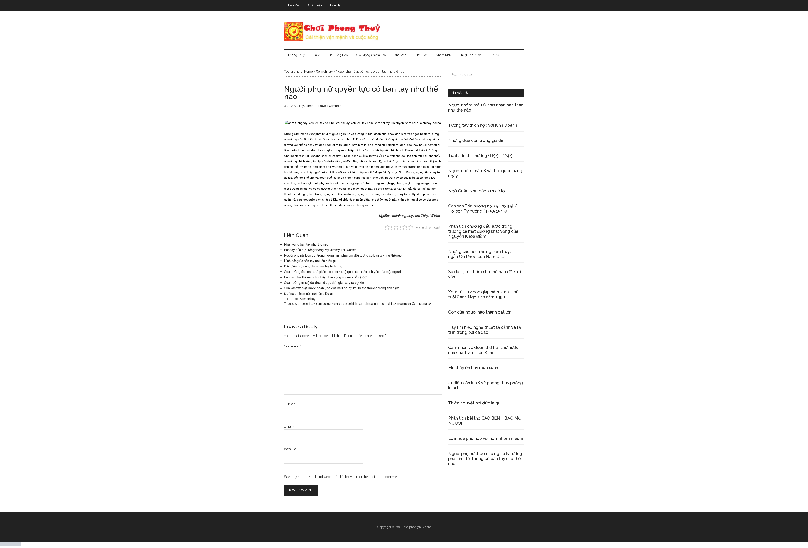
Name (289, 404)
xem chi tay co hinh (344, 303)
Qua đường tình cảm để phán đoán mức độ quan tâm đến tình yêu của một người (342, 272)
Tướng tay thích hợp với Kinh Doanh (482, 125)
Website (290, 449)
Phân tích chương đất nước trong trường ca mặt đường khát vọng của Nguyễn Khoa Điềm (483, 231)
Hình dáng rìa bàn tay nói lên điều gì (310, 261)
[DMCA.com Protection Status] (10, 545)
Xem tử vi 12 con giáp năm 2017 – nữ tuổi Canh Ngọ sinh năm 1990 (483, 294)
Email (289, 426)
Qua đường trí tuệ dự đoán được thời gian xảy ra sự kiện (324, 283)
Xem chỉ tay (307, 299)
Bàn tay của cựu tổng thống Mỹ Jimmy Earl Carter (320, 250)
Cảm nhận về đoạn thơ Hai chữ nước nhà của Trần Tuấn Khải (483, 350)
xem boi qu (323, 303)
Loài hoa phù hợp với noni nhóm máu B (486, 438)
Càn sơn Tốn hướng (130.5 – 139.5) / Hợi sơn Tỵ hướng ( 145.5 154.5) (482, 209)
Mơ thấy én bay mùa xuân (473, 367)
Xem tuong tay (422, 303)
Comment (292, 346)
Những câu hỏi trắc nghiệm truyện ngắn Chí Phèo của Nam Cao (481, 254)
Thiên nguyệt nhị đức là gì (473, 403)
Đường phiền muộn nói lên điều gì (308, 294)
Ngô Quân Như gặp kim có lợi (477, 190)
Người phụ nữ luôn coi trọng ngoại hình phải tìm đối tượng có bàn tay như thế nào (343, 255)
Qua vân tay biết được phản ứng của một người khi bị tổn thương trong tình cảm (341, 288)
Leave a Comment (330, 106)
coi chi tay (308, 303)
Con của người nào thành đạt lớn (480, 312)
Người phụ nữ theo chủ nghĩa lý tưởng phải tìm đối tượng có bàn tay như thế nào (485, 458)
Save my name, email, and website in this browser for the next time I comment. (342, 477)
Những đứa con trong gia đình (477, 140)
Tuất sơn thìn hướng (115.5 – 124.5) (481, 155)
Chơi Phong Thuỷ (404, 31)
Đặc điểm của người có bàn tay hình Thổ (313, 266)
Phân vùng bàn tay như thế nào (306, 244)
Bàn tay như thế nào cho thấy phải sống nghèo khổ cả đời (325, 277)
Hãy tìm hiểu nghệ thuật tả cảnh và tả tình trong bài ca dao (484, 330)
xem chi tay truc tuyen (396, 303)
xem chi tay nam (369, 303)
